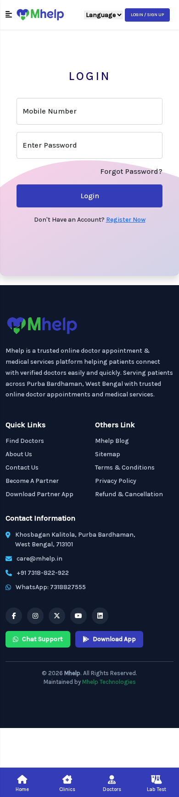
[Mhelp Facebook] (14, 616)
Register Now (125, 220)
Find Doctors (25, 441)
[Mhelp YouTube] (78, 616)
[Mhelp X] (57, 616)
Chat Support (42, 639)
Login (89, 195)
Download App (114, 639)
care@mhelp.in (39, 558)
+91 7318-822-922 (43, 573)
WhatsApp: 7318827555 (51, 587)
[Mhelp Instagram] (35, 616)
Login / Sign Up (147, 14)
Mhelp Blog (112, 441)
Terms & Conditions (125, 467)
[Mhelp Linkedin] (100, 616)
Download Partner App (39, 494)
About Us (19, 454)
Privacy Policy (115, 481)
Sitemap (107, 454)
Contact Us (22, 467)
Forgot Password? (131, 171)
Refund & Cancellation (129, 494)
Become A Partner (32, 481)
